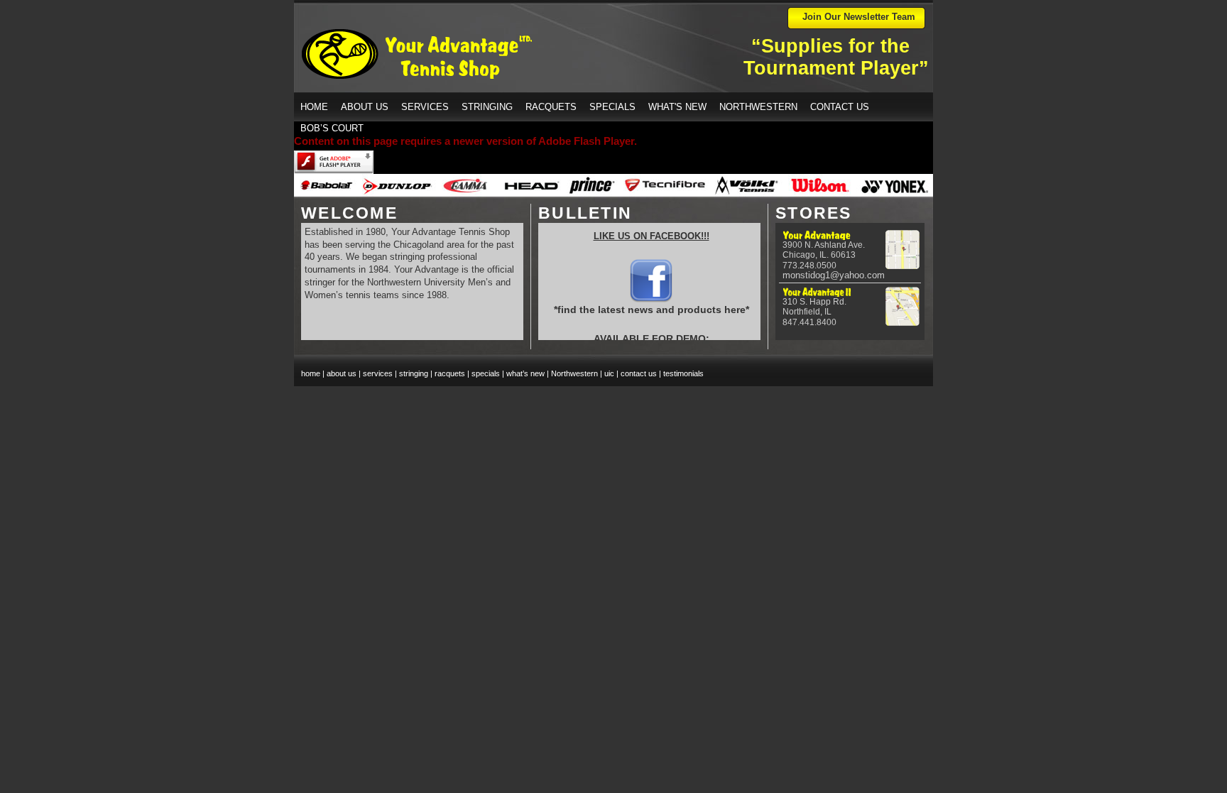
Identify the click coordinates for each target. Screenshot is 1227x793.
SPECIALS (612, 107)
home (310, 373)
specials (485, 373)
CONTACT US (839, 107)
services (378, 373)
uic (609, 373)
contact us (639, 373)
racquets (450, 373)
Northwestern (574, 373)
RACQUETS (551, 107)
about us (341, 373)
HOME (314, 107)
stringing (413, 373)
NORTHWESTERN (758, 107)
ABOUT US (364, 107)
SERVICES (425, 107)
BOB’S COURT (332, 128)
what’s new (525, 373)
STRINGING (487, 107)
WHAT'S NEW (677, 107)
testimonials (683, 373)
